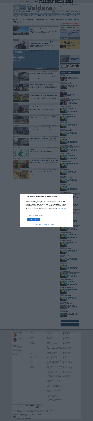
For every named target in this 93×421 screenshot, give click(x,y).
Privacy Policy (54, 224)
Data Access (46, 224)
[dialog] (46, 210)
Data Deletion (39, 224)
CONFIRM (33, 219)
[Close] (70, 196)
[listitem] (46, 215)
